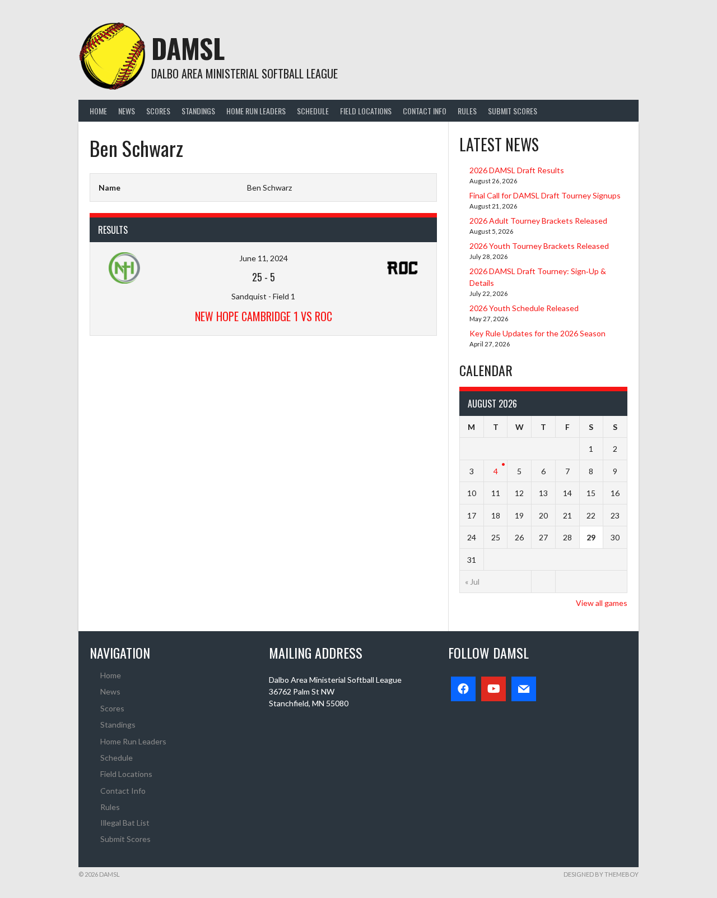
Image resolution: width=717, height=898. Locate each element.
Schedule (313, 111)
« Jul (472, 581)
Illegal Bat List (125, 822)
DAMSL (188, 48)
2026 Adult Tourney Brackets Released (538, 220)
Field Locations (366, 111)
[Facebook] (463, 689)
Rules (467, 111)
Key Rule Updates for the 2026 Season (537, 333)
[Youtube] (493, 689)
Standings (198, 111)
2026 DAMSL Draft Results (516, 170)
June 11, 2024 (263, 258)
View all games (601, 603)
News (126, 111)
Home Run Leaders (256, 111)
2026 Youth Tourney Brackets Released (539, 246)
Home (98, 111)
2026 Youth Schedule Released (524, 308)
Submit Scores (512, 111)
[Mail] (524, 689)
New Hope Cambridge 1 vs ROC (263, 316)
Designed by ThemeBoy (601, 874)
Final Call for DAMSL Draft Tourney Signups (545, 195)
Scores (158, 111)
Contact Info (424, 111)
